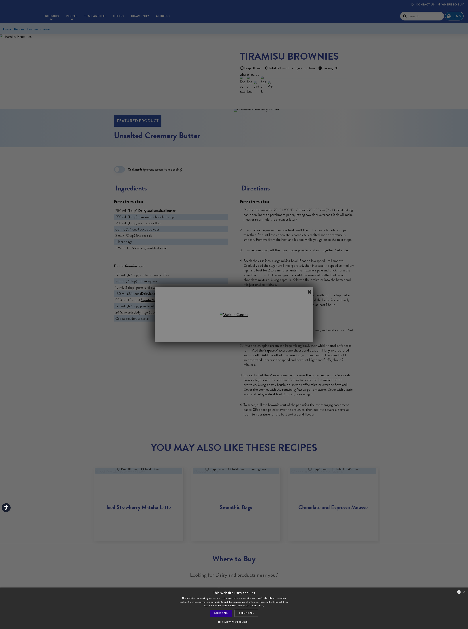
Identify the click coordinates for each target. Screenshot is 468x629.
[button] (234, 622)
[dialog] (234, 608)
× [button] (464, 591)
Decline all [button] (246, 613)
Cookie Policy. (257, 605)
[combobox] (459, 592)
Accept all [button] (221, 613)
